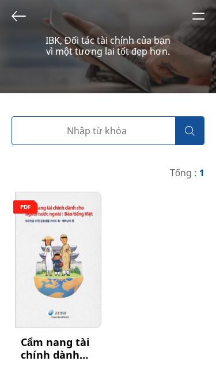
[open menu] (198, 16)
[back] (18, 16)
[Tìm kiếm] (189, 131)
